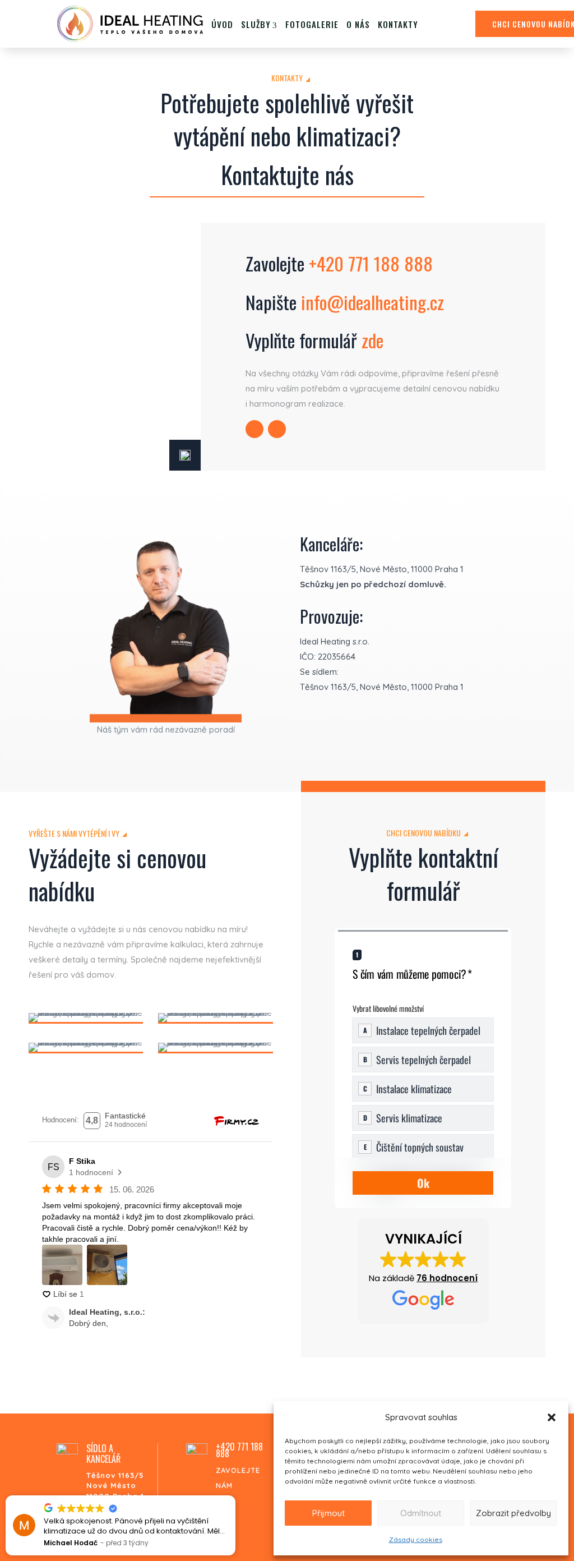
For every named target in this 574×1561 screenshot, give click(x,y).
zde (372, 340)
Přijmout (328, 1513)
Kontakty (398, 24)
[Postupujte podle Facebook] (277, 429)
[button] (551, 1417)
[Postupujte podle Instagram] (254, 429)
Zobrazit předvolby (513, 1513)
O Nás (358, 24)
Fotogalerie (312, 24)
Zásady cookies (415, 1539)
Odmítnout (420, 1513)
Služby (256, 24)
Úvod (222, 24)
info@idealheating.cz (372, 302)
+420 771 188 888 (371, 263)
